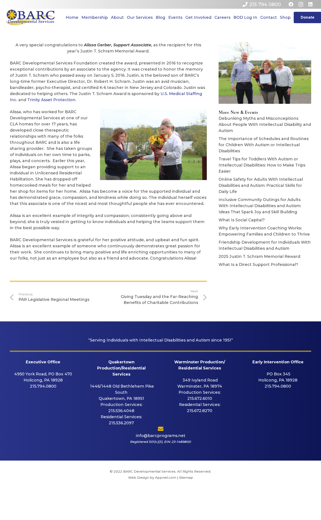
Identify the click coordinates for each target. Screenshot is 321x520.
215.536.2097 (121, 423)
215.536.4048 (121, 410)
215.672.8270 (199, 410)
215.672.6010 (199, 398)
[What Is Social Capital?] (265, 220)
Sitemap (186, 477)
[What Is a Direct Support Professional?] (265, 265)
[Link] (30, 17)
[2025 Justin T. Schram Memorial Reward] (265, 256)
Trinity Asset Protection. (51, 99)
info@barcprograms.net (160, 435)
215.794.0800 (43, 386)
